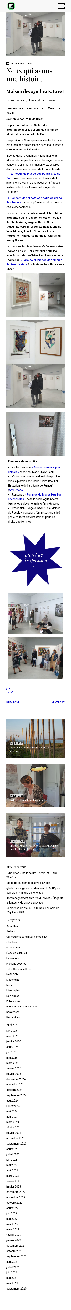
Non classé (12, 995)
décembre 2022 (16, 1192)
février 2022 (13, 1235)
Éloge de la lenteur (16, 952)
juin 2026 (11, 1030)
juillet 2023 (13, 1154)
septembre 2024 (16, 1095)
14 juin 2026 (16, 743)
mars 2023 (12, 1175)
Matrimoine (12, 979)
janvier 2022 (13, 1240)
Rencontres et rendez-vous (21, 1006)
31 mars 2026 (17, 841)
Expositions (12, 958)
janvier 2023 (13, 1186)
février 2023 (13, 1181)
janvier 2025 (13, 1073)
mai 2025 (12, 1057)
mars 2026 (12, 1036)
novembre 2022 (15, 1197)
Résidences (12, 1012)
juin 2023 (11, 1159)
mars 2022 (12, 1229)
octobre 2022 (14, 1202)
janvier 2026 (13, 1041)
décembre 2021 (16, 1245)
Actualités (12, 926)
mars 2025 (12, 1063)
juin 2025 (11, 1052)
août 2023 (12, 1149)
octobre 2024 (14, 1090)
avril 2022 (12, 1224)
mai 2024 (12, 1111)
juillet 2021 (13, 1267)
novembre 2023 (15, 1138)
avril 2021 (12, 1283)
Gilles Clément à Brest (18, 969)
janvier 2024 (13, 1132)
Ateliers (10, 931)
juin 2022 (11, 1213)
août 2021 (12, 1261)
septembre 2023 (16, 1143)
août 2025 (12, 1047)
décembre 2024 (16, 1079)
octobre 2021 (14, 1251)
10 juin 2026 (16, 795)
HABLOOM (12, 974)
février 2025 (13, 1068)
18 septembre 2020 (21, 63)
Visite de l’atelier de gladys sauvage (27, 799)
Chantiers (11, 942)
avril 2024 (12, 1116)
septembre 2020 (16, 1288)
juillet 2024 (13, 1106)
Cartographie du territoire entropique (27, 936)
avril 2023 (12, 1170)
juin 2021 (11, 1272)
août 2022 (12, 1208)
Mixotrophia (13, 990)
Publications (13, 1001)
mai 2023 (12, 1165)
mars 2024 (12, 1122)
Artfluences (16, 490)
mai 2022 (12, 1218)
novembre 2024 (15, 1084)
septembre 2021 (16, 1256)
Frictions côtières (16, 963)
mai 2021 (12, 1278)
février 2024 (13, 1127)
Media (9, 985)
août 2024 (12, 1100)
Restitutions (13, 1017)
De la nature (13, 947)
